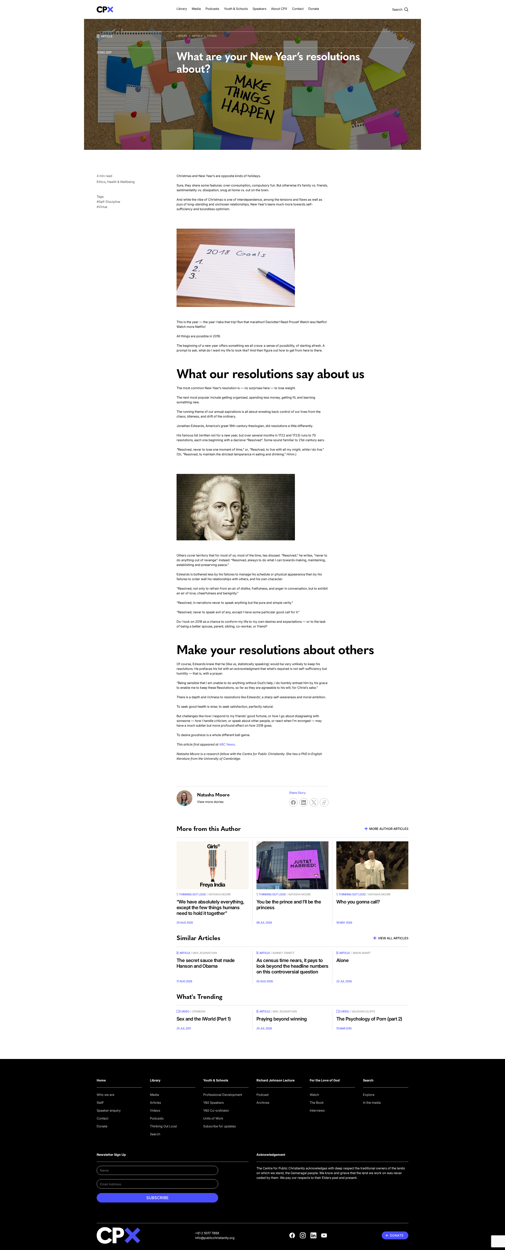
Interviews (317, 1110)
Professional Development (222, 1095)
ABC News (227, 744)
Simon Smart (362, 953)
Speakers (259, 9)
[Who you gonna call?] (372, 865)
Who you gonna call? (358, 902)
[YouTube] (324, 1235)
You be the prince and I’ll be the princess (288, 904)
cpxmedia (198, 1011)
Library (182, 9)
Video (185, 1011)
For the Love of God (325, 1080)
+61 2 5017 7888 (207, 1233)
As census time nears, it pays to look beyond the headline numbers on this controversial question (292, 966)
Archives (262, 1103)
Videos (155, 1110)
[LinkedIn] (313, 1235)
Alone (342, 960)
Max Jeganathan (205, 953)
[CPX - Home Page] (133, 9)
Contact (298, 9)
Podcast (262, 1095)
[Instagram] (303, 1235)
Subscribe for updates (219, 1126)
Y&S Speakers (213, 1103)
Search (155, 1134)
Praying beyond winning (281, 1019)
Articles (155, 1103)
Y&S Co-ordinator (216, 1110)
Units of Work (213, 1118)
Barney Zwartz (283, 953)
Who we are (105, 1095)
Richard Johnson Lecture (275, 1080)
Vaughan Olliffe (363, 1011)
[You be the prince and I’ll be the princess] (292, 865)
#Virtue (102, 207)
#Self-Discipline (108, 202)
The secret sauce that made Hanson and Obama (206, 963)
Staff (100, 1103)
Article (106, 36)
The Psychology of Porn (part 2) (369, 1019)
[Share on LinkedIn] (303, 802)
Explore (368, 1095)
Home (101, 1080)
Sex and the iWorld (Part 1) (204, 1019)
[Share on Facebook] (293, 802)
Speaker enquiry (109, 1110)
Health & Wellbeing (121, 182)
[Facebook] (292, 1235)
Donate (313, 9)
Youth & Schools (236, 9)
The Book (317, 1103)
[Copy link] (324, 802)
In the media (372, 1103)
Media (196, 9)
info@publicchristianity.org (215, 1238)
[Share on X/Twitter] (314, 802)
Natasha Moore (220, 894)
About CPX (279, 9)
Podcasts (212, 9)
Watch (314, 1095)
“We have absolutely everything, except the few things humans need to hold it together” (210, 907)
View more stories (210, 802)
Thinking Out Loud (163, 1126)
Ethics (212, 35)
